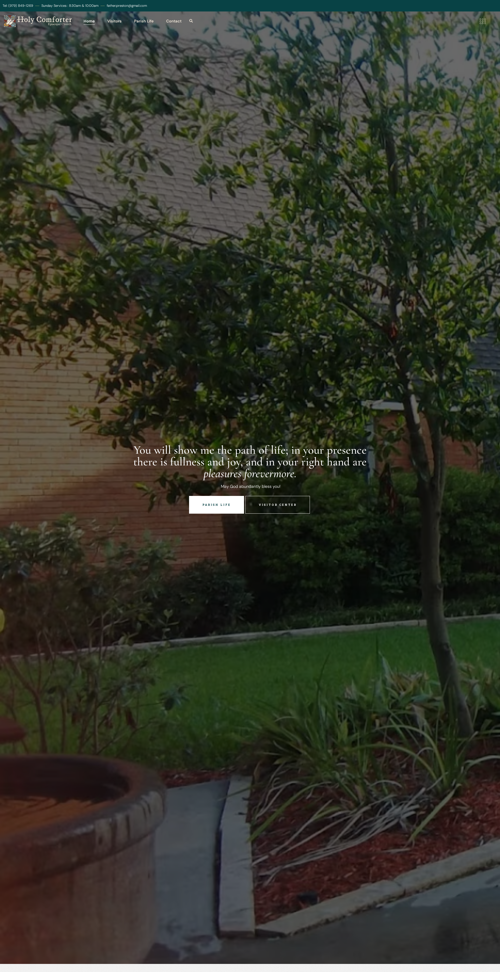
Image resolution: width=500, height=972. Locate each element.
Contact (174, 21)
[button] (191, 21)
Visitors (114, 21)
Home (89, 21)
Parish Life (144, 21)
